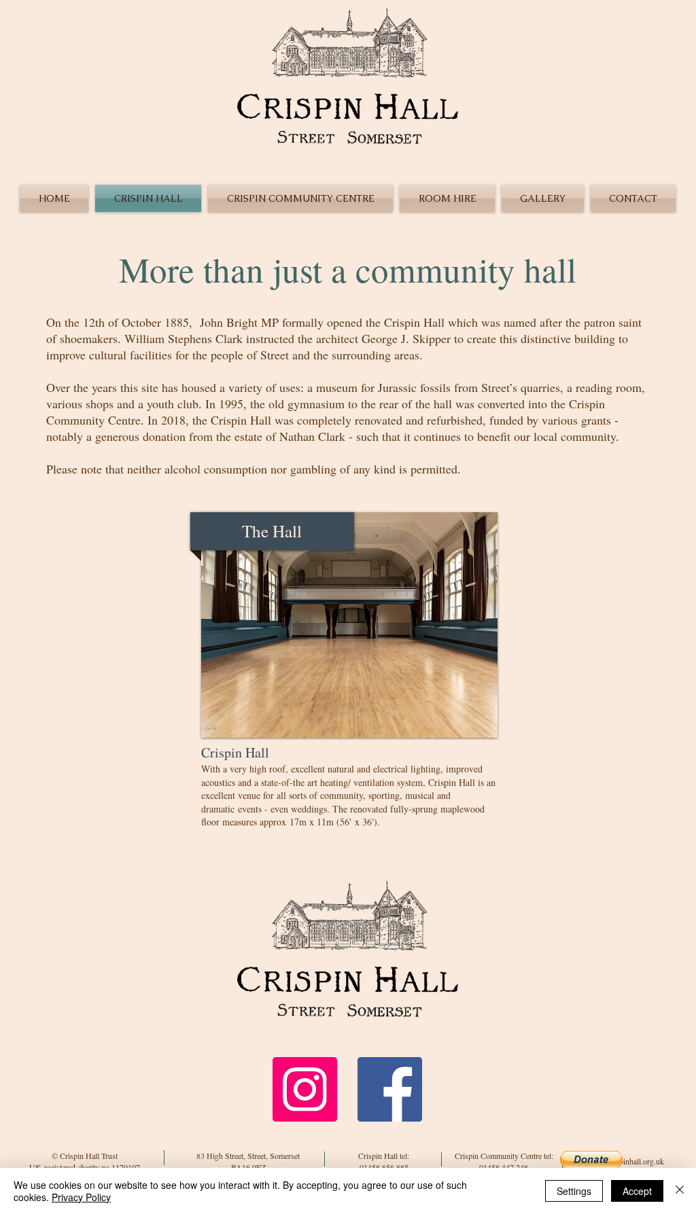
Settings (574, 1191)
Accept (637, 1191)
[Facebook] (390, 1089)
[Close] (680, 1191)
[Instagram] (305, 1089)
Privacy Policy (81, 1197)
